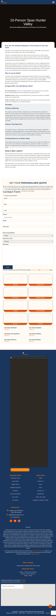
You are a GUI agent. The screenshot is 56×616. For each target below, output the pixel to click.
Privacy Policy (34, 270)
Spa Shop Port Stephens (12, 333)
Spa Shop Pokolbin (35, 333)
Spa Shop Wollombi (10, 327)
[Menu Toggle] (53, 2)
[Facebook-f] (11, 521)
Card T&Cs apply (35, 554)
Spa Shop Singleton (35, 327)
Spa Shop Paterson (10, 339)
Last (5, 210)
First (5, 204)
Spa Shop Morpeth (35, 339)
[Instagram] (19, 521)
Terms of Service (45, 270)
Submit (8, 267)
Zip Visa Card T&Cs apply (38, 550)
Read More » (7, 329)
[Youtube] (15, 521)
